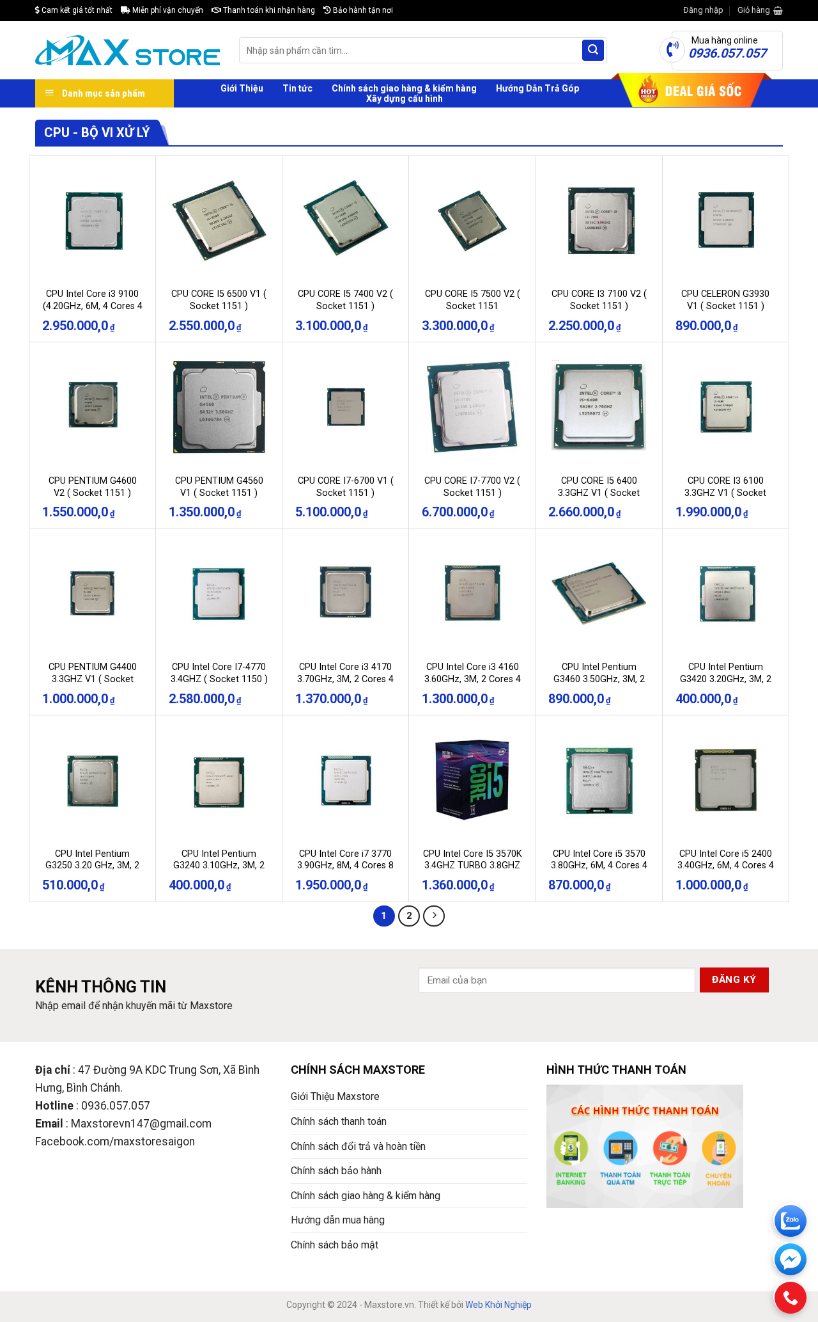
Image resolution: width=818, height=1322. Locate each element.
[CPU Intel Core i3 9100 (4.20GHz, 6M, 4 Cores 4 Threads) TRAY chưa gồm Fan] (92, 220)
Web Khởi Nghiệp (498, 1305)
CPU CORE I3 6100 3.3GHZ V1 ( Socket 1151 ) (725, 492)
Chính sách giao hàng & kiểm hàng (404, 88)
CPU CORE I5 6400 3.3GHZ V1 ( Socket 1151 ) (599, 492)
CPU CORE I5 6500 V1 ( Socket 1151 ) (218, 300)
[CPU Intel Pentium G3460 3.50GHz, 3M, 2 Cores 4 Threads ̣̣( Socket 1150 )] (599, 593)
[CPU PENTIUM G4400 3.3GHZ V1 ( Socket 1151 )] (92, 593)
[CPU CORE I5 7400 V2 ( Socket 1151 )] (345, 220)
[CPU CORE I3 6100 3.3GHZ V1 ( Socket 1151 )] (726, 407)
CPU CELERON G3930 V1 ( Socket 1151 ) (725, 300)
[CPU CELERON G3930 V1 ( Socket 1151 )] (726, 220)
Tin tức (297, 88)
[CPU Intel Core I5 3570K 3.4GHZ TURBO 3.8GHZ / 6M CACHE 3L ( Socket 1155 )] (472, 780)
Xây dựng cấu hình (404, 98)
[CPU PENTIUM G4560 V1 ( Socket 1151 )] (219, 407)
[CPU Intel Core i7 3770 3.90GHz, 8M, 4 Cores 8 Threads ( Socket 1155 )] (345, 780)
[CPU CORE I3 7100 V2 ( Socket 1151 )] (599, 220)
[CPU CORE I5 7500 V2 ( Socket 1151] (472, 220)
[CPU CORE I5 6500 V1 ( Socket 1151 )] (219, 220)
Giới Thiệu (241, 88)
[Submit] (593, 50)
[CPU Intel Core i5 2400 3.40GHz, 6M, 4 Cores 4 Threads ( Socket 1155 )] (726, 780)
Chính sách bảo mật (334, 1245)
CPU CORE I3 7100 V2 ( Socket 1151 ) (599, 300)
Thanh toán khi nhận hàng (268, 10)
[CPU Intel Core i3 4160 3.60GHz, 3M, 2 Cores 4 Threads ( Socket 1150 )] (472, 593)
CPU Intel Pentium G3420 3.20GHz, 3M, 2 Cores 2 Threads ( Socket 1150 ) (725, 685)
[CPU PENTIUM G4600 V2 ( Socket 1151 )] (92, 407)
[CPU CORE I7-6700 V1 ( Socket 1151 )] (345, 407)
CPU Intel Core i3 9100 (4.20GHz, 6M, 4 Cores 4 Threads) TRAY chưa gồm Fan (93, 312)
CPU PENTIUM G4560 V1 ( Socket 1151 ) (219, 486)
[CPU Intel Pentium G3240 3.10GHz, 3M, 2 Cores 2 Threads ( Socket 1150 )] (219, 780)
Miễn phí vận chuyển (166, 10)
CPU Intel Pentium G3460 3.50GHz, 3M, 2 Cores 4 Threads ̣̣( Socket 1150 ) (599, 685)
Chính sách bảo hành (336, 1171)
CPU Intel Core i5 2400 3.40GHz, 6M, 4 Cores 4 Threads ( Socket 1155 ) (725, 865)
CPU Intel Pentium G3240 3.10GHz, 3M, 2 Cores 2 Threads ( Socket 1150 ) (219, 871)
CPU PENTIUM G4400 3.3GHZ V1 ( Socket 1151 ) (93, 679)
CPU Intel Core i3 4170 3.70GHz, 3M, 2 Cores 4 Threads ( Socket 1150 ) (345, 679)
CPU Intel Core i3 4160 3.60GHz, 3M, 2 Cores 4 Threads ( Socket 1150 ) (472, 679)
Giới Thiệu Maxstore (335, 1096)
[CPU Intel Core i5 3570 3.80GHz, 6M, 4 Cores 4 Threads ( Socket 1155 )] (599, 780)
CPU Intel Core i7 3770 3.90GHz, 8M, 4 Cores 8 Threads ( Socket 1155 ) (345, 865)
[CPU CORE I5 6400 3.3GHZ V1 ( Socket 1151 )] (599, 407)
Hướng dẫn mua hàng (338, 1220)
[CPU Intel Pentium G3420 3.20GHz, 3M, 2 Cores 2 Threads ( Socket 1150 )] (726, 593)
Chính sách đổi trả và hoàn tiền (358, 1146)
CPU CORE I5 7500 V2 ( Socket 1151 (472, 300)
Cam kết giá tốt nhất (76, 10)
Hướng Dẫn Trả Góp (537, 88)
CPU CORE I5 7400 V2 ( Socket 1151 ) (345, 300)
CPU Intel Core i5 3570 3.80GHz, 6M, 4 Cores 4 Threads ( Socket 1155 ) (599, 865)
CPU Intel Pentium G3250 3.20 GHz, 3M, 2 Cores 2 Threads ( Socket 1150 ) (92, 871)
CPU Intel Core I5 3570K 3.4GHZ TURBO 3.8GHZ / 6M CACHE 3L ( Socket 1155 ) (472, 871)
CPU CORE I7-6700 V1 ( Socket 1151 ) (346, 486)
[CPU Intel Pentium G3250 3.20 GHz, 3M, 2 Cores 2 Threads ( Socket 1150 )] (92, 780)
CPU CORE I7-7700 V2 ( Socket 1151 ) (472, 486)
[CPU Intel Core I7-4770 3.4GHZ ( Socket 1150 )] (219, 593)
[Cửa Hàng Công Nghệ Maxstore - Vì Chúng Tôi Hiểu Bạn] (127, 50)
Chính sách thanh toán (339, 1121)
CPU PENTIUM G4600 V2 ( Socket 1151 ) (93, 486)
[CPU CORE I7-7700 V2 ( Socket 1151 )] (472, 407)
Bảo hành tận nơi (362, 10)
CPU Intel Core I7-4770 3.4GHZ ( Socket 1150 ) (219, 673)
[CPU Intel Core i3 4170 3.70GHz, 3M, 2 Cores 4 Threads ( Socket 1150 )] (345, 593)
